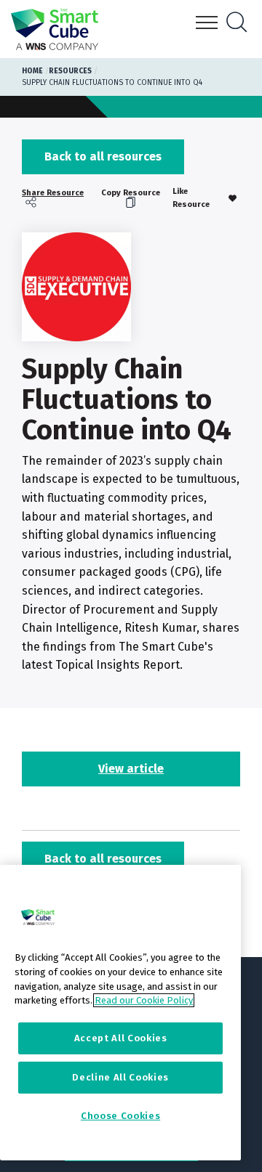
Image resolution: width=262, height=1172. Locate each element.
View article (131, 769)
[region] (120, 1012)
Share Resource (53, 193)
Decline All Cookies (120, 1077)
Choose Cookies (120, 1115)
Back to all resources (103, 156)
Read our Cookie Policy (144, 1000)
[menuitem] (55, 198)
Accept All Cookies (120, 1038)
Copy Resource (130, 193)
